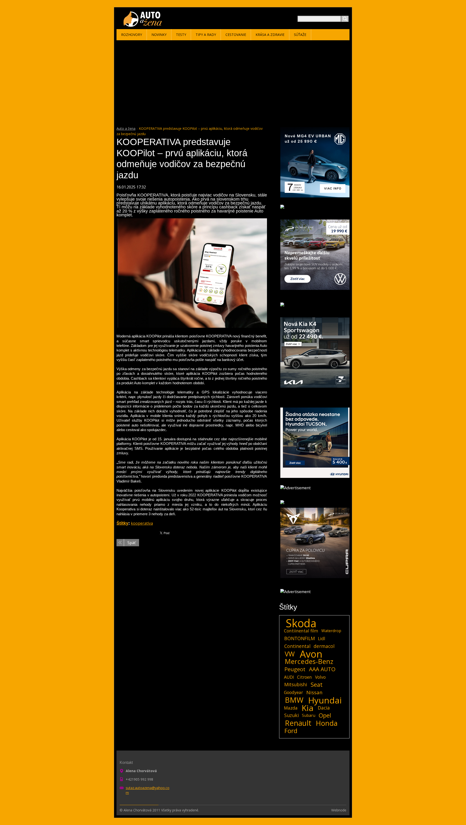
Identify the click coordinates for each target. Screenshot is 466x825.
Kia (308, 707)
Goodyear (293, 692)
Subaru (308, 715)
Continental (297, 646)
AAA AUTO (322, 669)
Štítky (122, 523)
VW (290, 654)
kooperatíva (142, 523)
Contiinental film (301, 631)
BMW (294, 700)
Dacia (324, 707)
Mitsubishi (295, 684)
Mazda (291, 708)
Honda (327, 723)
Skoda (301, 623)
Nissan (314, 692)
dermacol (324, 646)
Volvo (320, 677)
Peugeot (294, 669)
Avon (311, 654)
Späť (131, 542)
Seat (317, 684)
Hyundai (325, 700)
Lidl (321, 638)
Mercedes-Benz (309, 661)
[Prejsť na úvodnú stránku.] (143, 24)
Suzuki (291, 715)
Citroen (304, 677)
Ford (290, 731)
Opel (325, 715)
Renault (298, 723)
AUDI (289, 677)
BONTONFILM (299, 638)
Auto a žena (125, 128)
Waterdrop (331, 630)
